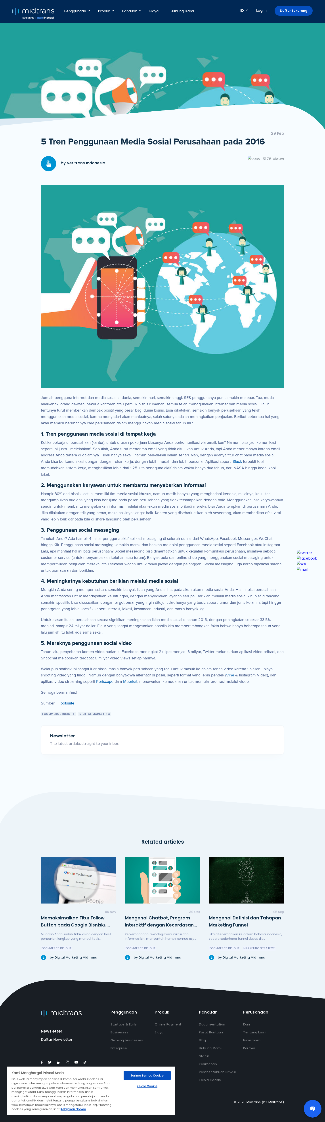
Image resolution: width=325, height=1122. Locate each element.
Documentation (212, 1024)
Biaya (154, 11)
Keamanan (208, 1064)
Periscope (104, 681)
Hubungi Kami (182, 11)
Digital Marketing (94, 714)
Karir (246, 1024)
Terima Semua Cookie (147, 1075)
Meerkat (130, 681)
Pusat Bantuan (211, 1032)
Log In (261, 10)
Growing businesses (127, 1040)
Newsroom (251, 1040)
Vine (230, 675)
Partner (249, 1048)
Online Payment (168, 1024)
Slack (237, 461)
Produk (104, 11)
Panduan (129, 11)
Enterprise (119, 1048)
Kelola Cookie (210, 1080)
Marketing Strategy (259, 948)
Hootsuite (66, 703)
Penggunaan (75, 11)
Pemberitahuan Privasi (217, 1072)
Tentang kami (254, 1032)
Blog (202, 1040)
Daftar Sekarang (293, 10)
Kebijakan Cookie (73, 1109)
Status (204, 1056)
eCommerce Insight (58, 714)
